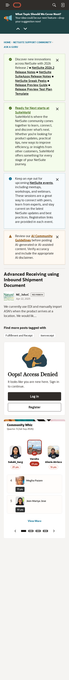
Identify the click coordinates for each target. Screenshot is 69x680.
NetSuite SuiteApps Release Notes (33, 74)
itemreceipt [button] (47, 335)
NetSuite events (41, 183)
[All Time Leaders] (45, 531)
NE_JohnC (22, 294)
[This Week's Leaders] (30, 531)
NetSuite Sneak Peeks (31, 81)
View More (34, 521)
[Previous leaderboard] (15, 531)
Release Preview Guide (31, 85)
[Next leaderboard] (54, 531)
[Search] (54, 5)
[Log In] (62, 5)
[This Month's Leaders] (38, 531)
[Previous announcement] (18, 28)
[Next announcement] (25, 28)
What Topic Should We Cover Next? (38, 14)
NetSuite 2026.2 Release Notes (34, 70)
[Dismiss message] (57, 60)
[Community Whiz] (23, 531)
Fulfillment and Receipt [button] (19, 335)
